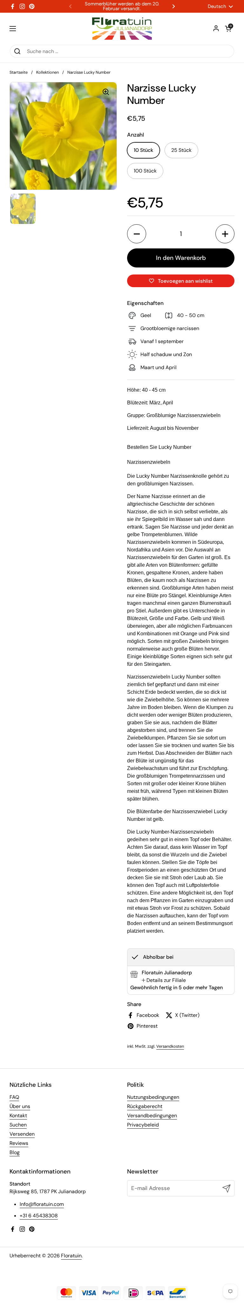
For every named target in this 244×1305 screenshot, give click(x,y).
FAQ (14, 1097)
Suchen (18, 1124)
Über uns (20, 1106)
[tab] (164, 980)
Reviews (19, 1143)
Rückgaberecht (144, 1106)
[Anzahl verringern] (136, 233)
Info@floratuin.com (42, 1204)
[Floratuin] (122, 28)
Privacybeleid (143, 1124)
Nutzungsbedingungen (153, 1097)
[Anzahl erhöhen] (224, 233)
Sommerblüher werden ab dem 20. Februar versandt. (122, 6)
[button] (228, 28)
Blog (15, 1152)
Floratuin (71, 1255)
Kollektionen (47, 72)
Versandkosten (170, 1046)
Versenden (22, 1134)
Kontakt (18, 1115)
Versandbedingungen (152, 1115)
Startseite (19, 72)
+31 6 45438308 (39, 1215)
